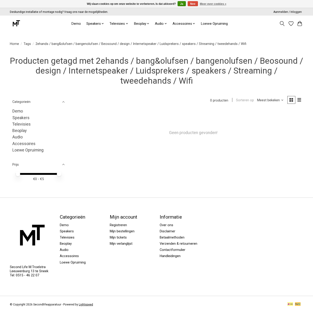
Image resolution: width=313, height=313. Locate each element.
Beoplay (19, 130)
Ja (181, 3)
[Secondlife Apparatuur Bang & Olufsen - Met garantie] (16, 23)
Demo (76, 24)
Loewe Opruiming (214, 24)
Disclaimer (167, 231)
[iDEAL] (290, 304)
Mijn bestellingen (122, 231)
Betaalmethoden (172, 237)
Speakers (21, 117)
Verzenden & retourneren (178, 244)
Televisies (21, 124)
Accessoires (24, 143)
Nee (192, 3)
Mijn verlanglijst (121, 244)
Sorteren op (245, 100)
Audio (17, 137)
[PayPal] (298, 304)
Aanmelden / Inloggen (287, 12)
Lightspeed (86, 304)
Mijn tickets (118, 237)
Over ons (166, 225)
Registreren (118, 225)
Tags (27, 44)
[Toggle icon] (282, 23)
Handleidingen (170, 256)
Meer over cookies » (213, 3)
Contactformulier (172, 250)
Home (14, 44)
